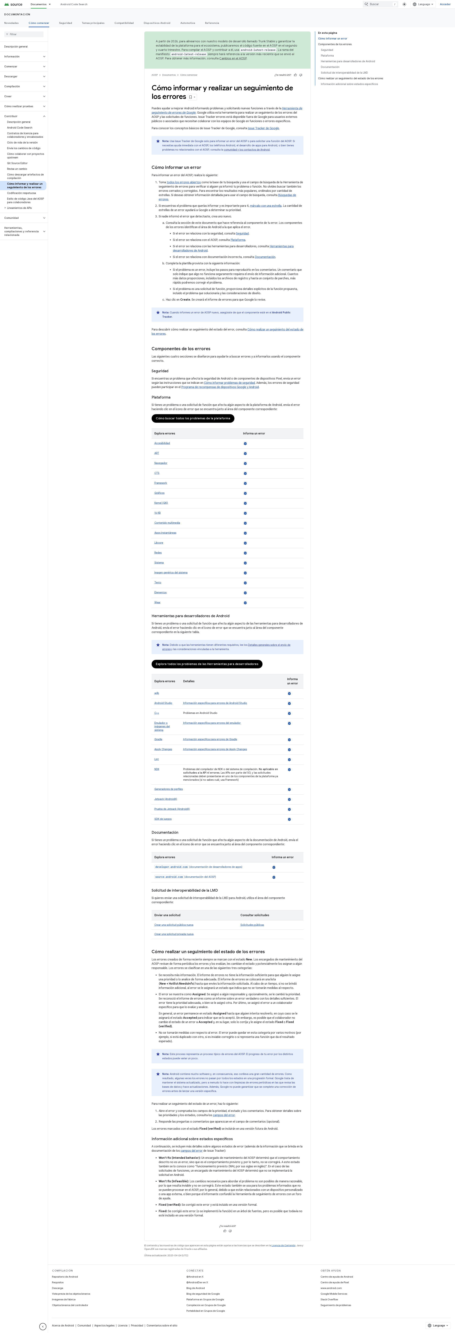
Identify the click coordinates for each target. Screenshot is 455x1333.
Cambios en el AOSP (233, 58)
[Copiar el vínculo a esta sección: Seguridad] (171, 371)
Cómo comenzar (39, 23)
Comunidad (84, 1325)
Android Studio (163, 703)
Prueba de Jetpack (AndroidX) (172, 809)
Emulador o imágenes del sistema (162, 726)
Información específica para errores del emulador (212, 723)
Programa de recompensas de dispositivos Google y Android (220, 387)
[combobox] (380, 4)
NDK (156, 769)
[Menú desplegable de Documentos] (51, 4)
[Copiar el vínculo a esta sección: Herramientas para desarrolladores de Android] (233, 616)
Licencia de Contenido (283, 1245)
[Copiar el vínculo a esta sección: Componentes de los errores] (214, 349)
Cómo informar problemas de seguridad (229, 383)
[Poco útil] (300, 75)
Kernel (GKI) (161, 502)
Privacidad (137, 1325)
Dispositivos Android (157, 23)
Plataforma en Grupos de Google (205, 1299)
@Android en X (195, 1276)
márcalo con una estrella (266, 206)
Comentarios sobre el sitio (162, 1325)
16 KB (157, 512)
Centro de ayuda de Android (337, 1276)
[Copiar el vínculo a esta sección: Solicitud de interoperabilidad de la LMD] (221, 891)
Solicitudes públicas (252, 924)
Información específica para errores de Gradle (210, 739)
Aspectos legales (104, 1325)
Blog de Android (195, 1288)
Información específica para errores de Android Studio (215, 703)
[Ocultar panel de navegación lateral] (42, 1326)
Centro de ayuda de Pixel (335, 1282)
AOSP (155, 74)
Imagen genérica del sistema (171, 572)
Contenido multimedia (167, 522)
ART (156, 453)
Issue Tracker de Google (263, 128)
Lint (156, 759)
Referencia (212, 23)
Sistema (159, 562)
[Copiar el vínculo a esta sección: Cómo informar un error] (204, 168)
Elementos (160, 592)
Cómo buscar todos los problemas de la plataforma (193, 418)
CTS (156, 473)
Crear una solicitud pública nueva (173, 924)
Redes (158, 552)
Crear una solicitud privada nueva (174, 934)
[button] (21, 56)
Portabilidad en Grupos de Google (205, 1310)
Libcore (158, 542)
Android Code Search (73, 4)
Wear (157, 602)
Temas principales (93, 23)
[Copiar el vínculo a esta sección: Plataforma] (174, 398)
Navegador (160, 463)
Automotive (187, 23)
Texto (157, 582)
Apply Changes (163, 749)
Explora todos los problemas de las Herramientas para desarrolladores (207, 664)
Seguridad (65, 23)
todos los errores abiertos (184, 182)
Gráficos (159, 493)
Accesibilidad (162, 443)
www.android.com (331, 1288)
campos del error (224, 1115)
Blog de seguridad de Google (203, 1293)
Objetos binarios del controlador (70, 1305)
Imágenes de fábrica (64, 1299)
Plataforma (238, 240)
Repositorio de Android (65, 1276)
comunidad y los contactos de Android (247, 149)
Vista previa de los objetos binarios (71, 1293)
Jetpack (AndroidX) (165, 799)
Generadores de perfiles (168, 789)
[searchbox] (24, 34)
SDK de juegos (163, 819)
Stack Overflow (329, 1299)
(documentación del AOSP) (185, 876)
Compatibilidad (124, 23)
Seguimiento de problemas (336, 1305)
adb (156, 693)
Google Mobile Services (334, 1293)
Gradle (158, 739)
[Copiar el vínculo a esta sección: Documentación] (181, 833)
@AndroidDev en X (197, 1282)
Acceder (445, 4)
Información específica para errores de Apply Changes (215, 749)
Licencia (122, 1325)
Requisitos (57, 1282)
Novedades (11, 23)
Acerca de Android (63, 1325)
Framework (160, 483)
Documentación (17, 14)
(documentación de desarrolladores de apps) (198, 867)
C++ (156, 713)
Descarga (57, 1288)
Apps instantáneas (165, 532)
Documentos (39, 4)
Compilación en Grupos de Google (206, 1305)
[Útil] (295, 75)
